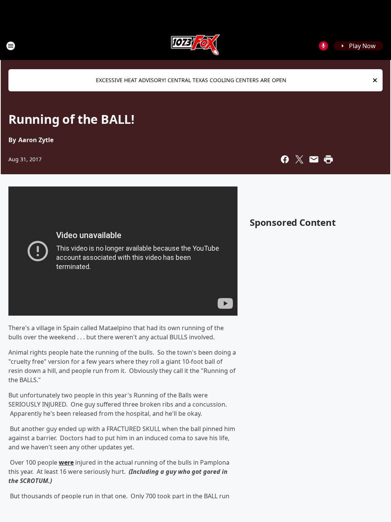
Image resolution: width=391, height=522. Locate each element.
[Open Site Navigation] (10, 45)
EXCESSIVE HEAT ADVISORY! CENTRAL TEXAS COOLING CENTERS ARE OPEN (191, 80)
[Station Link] (195, 45)
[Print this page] (328, 159)
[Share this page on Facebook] (285, 159)
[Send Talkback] (323, 45)
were (66, 462)
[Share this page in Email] (314, 159)
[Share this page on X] (299, 159)
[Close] (375, 80)
